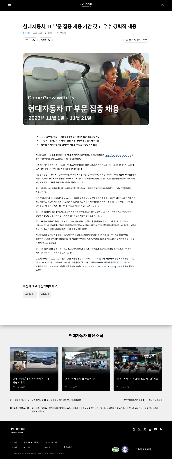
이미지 (31, 40)
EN (163, 5)
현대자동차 (27, 33)
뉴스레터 (47, 447)
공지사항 (13, 442)
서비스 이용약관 (50, 442)
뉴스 (29, 400)
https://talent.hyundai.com (118, 155)
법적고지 (13, 447)
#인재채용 (45, 294)
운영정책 (27, 447)
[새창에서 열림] (115, 449)
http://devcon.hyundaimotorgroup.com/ (103, 266)
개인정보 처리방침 (31, 442)
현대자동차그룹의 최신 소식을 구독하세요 (144, 400)
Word (47, 40)
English (68, 447)
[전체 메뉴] (9, 5)
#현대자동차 (30, 294)
